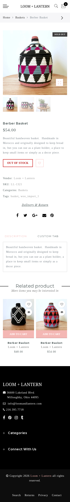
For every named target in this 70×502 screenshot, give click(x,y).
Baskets (20, 17)
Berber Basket (19, 342)
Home (6, 17)
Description (16, 236)
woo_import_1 (30, 196)
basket (15, 196)
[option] (35, 62)
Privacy (43, 495)
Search (16, 495)
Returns (29, 495)
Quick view (28, 312)
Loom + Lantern (24, 178)
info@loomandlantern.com (25, 403)
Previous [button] (10, 65)
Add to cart (18, 334)
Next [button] (55, 65)
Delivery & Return (35, 205)
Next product (62, 18)
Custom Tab (48, 236)
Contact (57, 495)
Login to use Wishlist (40, 163)
